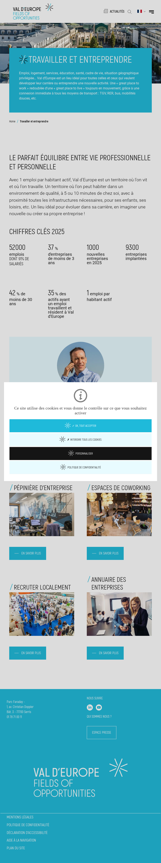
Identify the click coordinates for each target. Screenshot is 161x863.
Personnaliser (84, 453)
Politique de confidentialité (84, 467)
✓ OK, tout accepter (83, 425)
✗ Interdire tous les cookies (83, 439)
